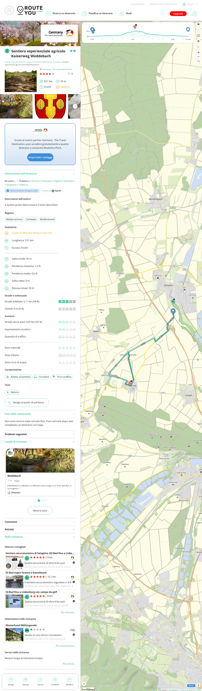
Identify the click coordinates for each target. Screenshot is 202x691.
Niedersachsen (14, 219)
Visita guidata (137, 4)
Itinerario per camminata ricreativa (18, 62)
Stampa (25, 684)
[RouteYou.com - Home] (30, 10)
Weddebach (14, 475)
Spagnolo (11, 184)
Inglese (58, 181)
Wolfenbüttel (47, 219)
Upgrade (178, 13)
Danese (35, 181)
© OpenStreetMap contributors (190, 690)
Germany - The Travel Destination (57, 69)
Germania (37, 62)
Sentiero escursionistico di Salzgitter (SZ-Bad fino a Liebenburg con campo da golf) (54, 553)
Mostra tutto (40, 510)
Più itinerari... (68, 612)
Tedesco (23, 184)
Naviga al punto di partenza (28, 402)
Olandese (69, 181)
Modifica (69, 684)
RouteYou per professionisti (163, 4)
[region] (141, 356)
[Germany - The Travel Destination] (59, 38)
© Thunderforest (173, 690)
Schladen (57, 62)
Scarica (40, 684)
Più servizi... (69, 663)
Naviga (11, 684)
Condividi (55, 684)
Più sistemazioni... (66, 645)
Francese (47, 181)
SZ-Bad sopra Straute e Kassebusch (26, 572)
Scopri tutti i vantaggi (40, 157)
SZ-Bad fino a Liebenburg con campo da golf (31, 592)
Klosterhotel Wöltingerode (21, 625)
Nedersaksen (47, 62)
